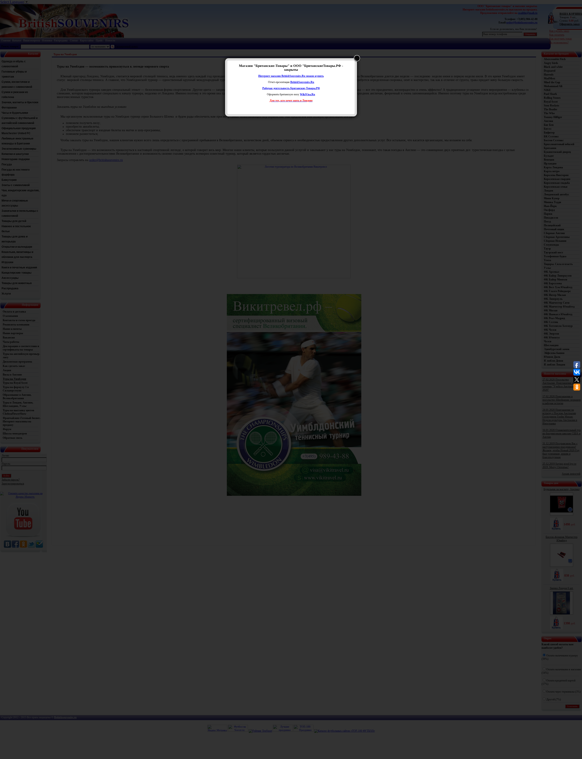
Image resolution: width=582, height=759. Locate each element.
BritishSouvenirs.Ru (302, 82)
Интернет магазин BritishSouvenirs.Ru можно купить (291, 76)
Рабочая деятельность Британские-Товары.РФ (291, 88)
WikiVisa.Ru (307, 94)
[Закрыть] (357, 58)
